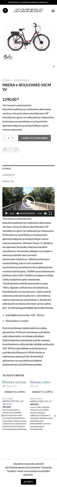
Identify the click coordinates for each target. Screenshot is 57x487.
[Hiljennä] (45, 213)
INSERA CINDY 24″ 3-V (41, 401)
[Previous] (7, 37)
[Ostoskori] (53, 10)
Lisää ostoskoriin (34, 137)
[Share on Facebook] (11, 149)
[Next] (49, 37)
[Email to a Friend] (16, 149)
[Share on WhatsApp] (5, 149)
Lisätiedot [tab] (8, 175)
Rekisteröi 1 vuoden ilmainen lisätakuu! (28, 2)
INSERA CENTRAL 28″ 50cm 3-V (13, 402)
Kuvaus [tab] (6, 168)
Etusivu (6, 80)
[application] (28, 202)
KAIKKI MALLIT (22, 80)
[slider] (26, 213)
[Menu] (5, 10)
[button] (28, 202)
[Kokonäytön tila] (50, 213)
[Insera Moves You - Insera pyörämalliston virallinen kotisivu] (28, 10)
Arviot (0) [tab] (8, 181)
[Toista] (6, 213)
